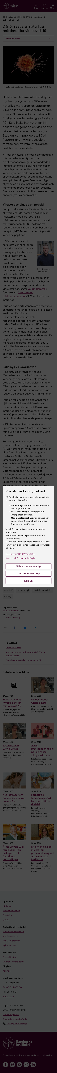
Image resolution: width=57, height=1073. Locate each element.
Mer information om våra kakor (20, 553)
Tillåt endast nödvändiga (28, 566)
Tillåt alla (28, 581)
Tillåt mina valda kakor (28, 573)
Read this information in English (21, 558)
